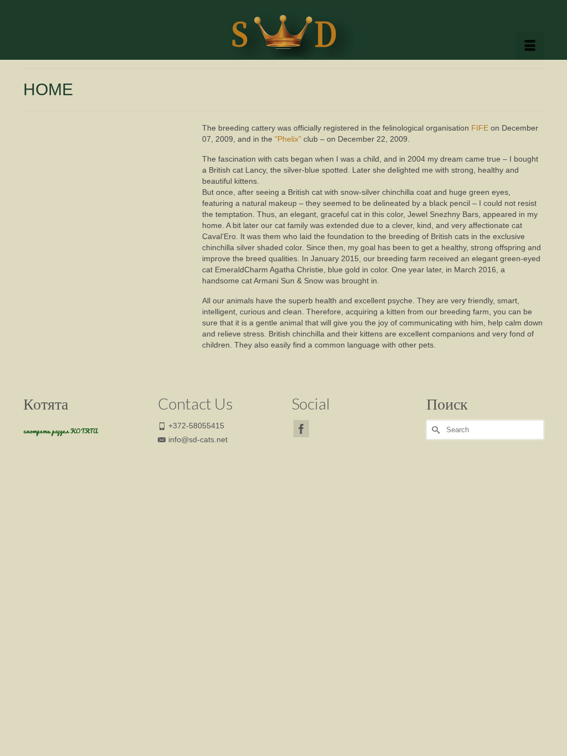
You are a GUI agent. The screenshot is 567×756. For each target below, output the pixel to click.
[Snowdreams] (283, 29)
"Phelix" (288, 138)
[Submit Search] (434, 429)
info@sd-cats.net (198, 439)
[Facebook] (301, 428)
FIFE (479, 127)
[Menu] (530, 46)
